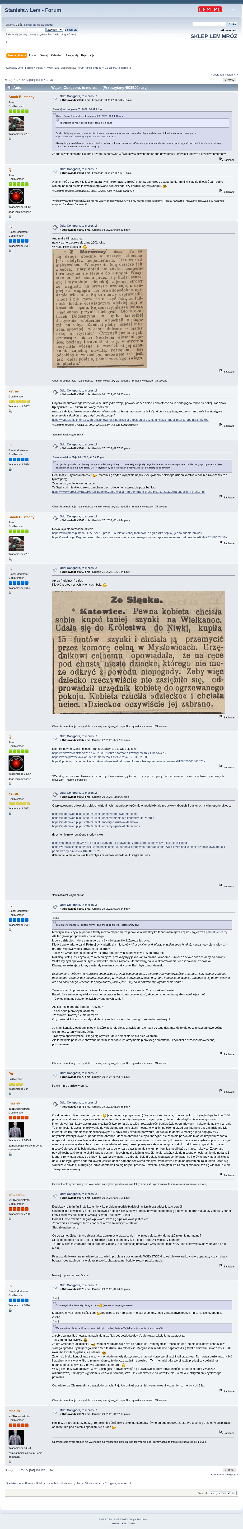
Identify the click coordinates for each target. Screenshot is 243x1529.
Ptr (11, 1074)
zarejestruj (47, 24)
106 (38, 80)
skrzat (97, 67)
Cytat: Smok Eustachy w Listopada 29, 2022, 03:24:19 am (89, 116)
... (17, 80)
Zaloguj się (30, 24)
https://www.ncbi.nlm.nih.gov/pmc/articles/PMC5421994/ (86, 136)
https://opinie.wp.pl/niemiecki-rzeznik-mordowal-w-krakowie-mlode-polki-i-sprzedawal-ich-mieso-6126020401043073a (128, 761)
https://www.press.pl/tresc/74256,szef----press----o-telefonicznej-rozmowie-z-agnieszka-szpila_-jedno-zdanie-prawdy (127, 533)
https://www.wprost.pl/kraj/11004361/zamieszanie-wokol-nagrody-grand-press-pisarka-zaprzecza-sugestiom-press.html (128, 491)
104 (26, 80)
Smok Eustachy (21, 97)
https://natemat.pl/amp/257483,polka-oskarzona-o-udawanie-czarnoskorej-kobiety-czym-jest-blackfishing (119, 843)
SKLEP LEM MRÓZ (214, 36)
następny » (231, 74)
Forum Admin (84, 67)
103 (21, 80)
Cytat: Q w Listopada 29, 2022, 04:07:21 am (78, 109)
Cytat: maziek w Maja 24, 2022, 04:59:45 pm (78, 457)
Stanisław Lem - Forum (33, 10)
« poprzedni (217, 74)
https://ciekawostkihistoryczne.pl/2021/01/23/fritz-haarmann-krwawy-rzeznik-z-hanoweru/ (109, 753)
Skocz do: (203, 1493)
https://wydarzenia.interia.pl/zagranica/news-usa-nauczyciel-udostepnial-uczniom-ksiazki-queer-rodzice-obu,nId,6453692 (130, 419)
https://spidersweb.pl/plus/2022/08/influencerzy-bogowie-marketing (95, 814)
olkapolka (16, 1195)
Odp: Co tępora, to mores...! (78, 96)
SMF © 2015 (121, 1519)
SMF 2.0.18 (105, 1519)
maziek (14, 1103)
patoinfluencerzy (216, 932)
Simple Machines (138, 1519)
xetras (14, 391)
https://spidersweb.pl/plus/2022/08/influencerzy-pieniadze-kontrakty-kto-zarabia (103, 818)
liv (10, 226)
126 (50, 80)
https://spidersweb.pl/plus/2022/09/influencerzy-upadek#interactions (96, 826)
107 (43, 80)
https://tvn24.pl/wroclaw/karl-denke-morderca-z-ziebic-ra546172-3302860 (99, 757)
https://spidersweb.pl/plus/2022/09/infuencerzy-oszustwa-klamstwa (95, 822)
